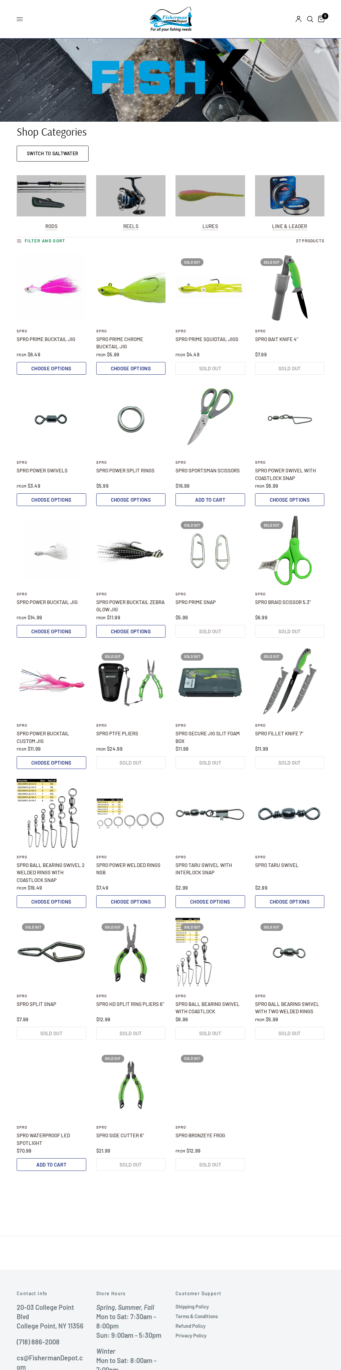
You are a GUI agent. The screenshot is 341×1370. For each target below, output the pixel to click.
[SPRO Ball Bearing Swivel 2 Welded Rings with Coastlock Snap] (51, 813)
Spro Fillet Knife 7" (279, 733)
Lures (210, 226)
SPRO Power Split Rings (125, 470)
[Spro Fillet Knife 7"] (290, 682)
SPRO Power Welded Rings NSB (128, 869)
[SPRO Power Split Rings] (131, 419)
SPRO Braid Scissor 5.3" (283, 602)
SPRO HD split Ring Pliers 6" (130, 1004)
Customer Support (198, 1293)
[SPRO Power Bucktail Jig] (51, 550)
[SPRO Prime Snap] (210, 550)
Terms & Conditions (196, 1316)
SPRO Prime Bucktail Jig (46, 339)
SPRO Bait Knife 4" (276, 339)
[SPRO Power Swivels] (51, 419)
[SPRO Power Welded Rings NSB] (131, 813)
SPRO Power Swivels (42, 470)
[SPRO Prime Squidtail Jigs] (210, 287)
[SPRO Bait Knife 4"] (290, 287)
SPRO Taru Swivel (277, 865)
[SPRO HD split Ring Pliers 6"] (131, 952)
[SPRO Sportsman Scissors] (210, 419)
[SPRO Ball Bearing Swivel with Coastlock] (210, 952)
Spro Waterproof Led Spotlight (43, 1139)
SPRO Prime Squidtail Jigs (206, 339)
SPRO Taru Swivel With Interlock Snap (203, 869)
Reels (131, 226)
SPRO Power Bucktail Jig (47, 602)
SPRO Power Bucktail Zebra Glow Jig (130, 606)
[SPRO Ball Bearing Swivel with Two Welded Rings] (290, 952)
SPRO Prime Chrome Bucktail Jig (119, 343)
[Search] (310, 19)
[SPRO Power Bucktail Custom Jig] (51, 682)
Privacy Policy (190, 1335)
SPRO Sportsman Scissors (207, 470)
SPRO (22, 331)
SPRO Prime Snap (195, 602)
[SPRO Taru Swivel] (290, 813)
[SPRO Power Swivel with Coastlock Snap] (290, 419)
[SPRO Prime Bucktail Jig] (51, 287)
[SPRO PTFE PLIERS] (131, 682)
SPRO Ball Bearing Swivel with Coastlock (207, 1008)
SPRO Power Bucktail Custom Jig (43, 737)
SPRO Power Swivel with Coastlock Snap (285, 474)
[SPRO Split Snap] (51, 952)
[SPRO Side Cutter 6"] (131, 1084)
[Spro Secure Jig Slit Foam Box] (210, 682)
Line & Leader (289, 226)
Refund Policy (190, 1326)
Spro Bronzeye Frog (200, 1135)
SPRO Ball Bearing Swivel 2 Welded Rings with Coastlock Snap (51, 872)
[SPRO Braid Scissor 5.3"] (290, 550)
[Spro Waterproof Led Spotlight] (51, 1084)
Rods (51, 226)
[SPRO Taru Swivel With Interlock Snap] (210, 813)
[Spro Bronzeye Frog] (210, 1084)
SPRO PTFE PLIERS (117, 733)
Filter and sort (45, 240)
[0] (320, 19)
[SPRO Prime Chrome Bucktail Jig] (131, 287)
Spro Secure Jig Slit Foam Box (207, 737)
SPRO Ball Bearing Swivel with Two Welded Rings (287, 1008)
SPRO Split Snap (36, 1004)
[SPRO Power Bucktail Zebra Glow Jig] (131, 550)
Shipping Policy (192, 1306)
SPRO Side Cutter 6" (120, 1135)
